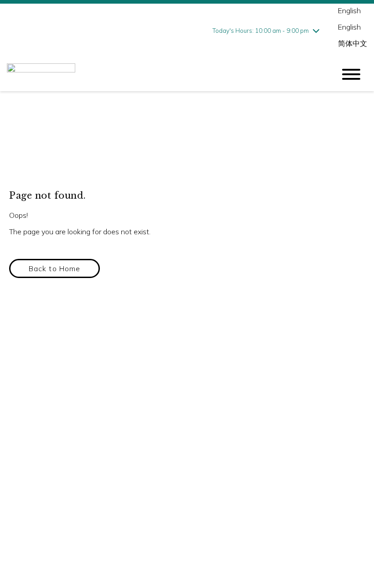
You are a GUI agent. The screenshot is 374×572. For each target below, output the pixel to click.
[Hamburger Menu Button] (351, 74)
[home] (164, 74)
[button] (54, 268)
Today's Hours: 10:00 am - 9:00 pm (261, 30)
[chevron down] (316, 30)
